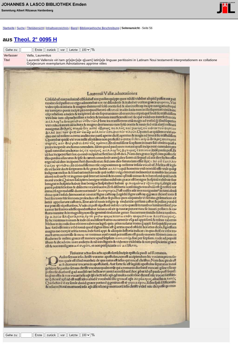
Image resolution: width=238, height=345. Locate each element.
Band (74, 28)
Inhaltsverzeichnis (57, 28)
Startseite (9, 28)
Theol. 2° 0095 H (35, 39)
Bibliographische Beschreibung (99, 28)
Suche (21, 28)
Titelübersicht (35, 28)
